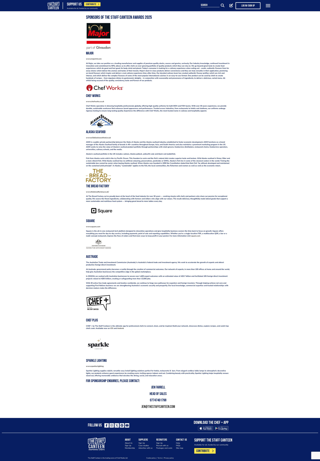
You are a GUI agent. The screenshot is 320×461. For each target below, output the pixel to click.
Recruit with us (162, 445)
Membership (130, 448)
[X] (117, 425)
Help (178, 443)
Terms (160, 458)
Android (120, 328)
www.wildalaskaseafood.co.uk (98, 137)
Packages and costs (164, 448)
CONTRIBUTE (91, 4)
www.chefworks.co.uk (95, 101)
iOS (111, 328)
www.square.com (93, 226)
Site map (179, 448)
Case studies (143, 445)
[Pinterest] (122, 425)
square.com (195, 236)
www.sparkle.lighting (95, 366)
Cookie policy (151, 458)
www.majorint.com (94, 59)
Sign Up (128, 445)
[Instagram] (112, 425)
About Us (128, 443)
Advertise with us (145, 448)
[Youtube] (127, 425)
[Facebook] (106, 425)
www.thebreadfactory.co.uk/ (97, 192)
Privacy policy (169, 458)
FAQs (178, 445)
